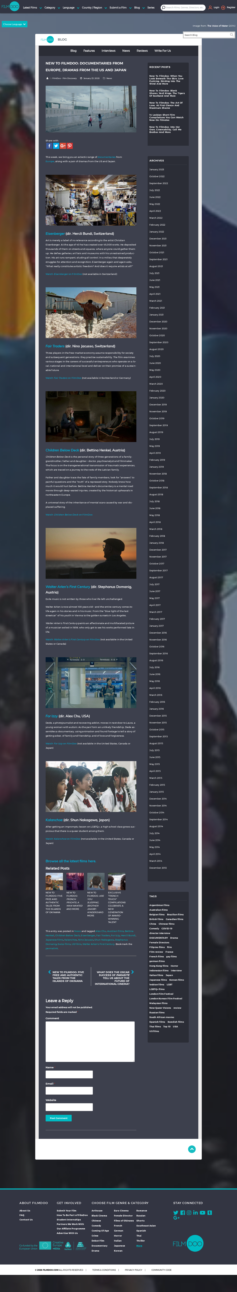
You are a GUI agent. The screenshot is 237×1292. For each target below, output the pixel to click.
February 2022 (157, 225)
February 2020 (157, 390)
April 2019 (155, 453)
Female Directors (159, 942)
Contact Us (26, 1219)
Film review (156, 952)
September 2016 (158, 653)
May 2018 (154, 515)
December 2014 (158, 798)
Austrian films (115, 931)
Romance (141, 1210)
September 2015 (158, 736)
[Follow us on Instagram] (189, 1213)
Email (50, 1083)
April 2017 (154, 605)
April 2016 (155, 688)
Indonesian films (158, 970)
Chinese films (166, 924)
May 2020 (154, 370)
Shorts (140, 1220)
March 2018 (155, 529)
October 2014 (156, 812)
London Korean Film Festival (165, 998)
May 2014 (154, 847)
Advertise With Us (67, 1233)
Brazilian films (175, 914)
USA (175, 1026)
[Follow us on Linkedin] (195, 1213)
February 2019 (157, 460)
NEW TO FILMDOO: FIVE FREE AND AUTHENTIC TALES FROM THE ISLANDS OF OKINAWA (54, 902)
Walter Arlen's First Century (99, 944)
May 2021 (154, 287)
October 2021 (156, 252)
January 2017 (156, 626)
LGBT (170, 984)
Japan (169, 975)
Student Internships (69, 1219)
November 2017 (158, 556)
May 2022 (154, 204)
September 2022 (158, 183)
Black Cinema (99, 1215)
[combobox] (186, 7)
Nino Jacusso (85, 939)
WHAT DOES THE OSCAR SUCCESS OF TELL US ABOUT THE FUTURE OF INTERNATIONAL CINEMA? (112, 978)
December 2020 (158, 321)
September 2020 (158, 342)
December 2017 (158, 550)
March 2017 (155, 612)
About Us (24, 1210)
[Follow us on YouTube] (202, 1213)
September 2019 (158, 425)
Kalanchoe (70, 939)
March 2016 (155, 695)
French (118, 1225)
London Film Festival (161, 994)
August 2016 (156, 660)
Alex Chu (100, 931)
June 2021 (154, 280)
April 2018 (155, 522)
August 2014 (156, 826)
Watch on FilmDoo (64, 274)
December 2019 (158, 404)
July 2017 (154, 584)
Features (89, 50)
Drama (174, 938)
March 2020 (156, 384)
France (169, 952)
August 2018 (156, 494)
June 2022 (154, 197)
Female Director (123, 1215)
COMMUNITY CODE (161, 1270)
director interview (159, 933)
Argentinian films (159, 905)
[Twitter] (56, 145)
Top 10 (167, 1026)
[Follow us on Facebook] (182, 1213)
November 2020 (158, 328)
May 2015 (154, 764)
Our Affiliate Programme (71, 1228)
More (139, 1245)
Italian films (156, 975)
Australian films (158, 910)
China (152, 924)
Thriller (140, 1240)
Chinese (96, 1220)
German (118, 1230)
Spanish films (157, 1022)
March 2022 (155, 218)
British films (156, 919)
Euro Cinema (121, 1210)
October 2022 (156, 176)
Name (50, 1067)
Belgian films (156, 914)
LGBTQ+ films (156, 989)
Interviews (108, 50)
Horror (174, 966)
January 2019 (156, 467)
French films (156, 956)
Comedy (154, 928)
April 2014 (154, 854)
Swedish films (176, 1022)
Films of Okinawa (124, 1220)
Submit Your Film (66, 1210)
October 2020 (157, 335)
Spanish (141, 1230)
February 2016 (157, 702)
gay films (171, 956)
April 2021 (154, 294)
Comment (52, 1018)
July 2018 (154, 501)
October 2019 (156, 418)
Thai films (155, 1026)
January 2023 (156, 169)
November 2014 (158, 805)
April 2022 (155, 211)
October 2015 (156, 729)
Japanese (119, 1245)
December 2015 (158, 715)
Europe (50, 161)
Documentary (99, 1245)
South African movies (161, 1017)
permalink (52, 948)
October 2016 (156, 646)
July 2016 (154, 667)
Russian (140, 1215)
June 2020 (155, 363)
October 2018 (156, 480)
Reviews (142, 50)
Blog (73, 50)
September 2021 (158, 259)
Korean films (176, 980)
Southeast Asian (146, 1225)
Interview (176, 970)
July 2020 (154, 356)
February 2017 (157, 619)
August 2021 (156, 266)
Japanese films (54, 939)
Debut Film (98, 1240)
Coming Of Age (100, 1230)
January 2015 (156, 792)
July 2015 (154, 750)
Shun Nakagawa (104, 939)
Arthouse (97, 1210)
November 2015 (158, 722)
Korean (118, 1250)
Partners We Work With (70, 1224)
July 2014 (154, 833)
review (177, 1008)
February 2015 (157, 785)
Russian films (156, 1012)
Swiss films (64, 944)
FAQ (21, 1215)
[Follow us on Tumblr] (210, 1213)
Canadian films (174, 919)
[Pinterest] (70, 145)
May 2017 (154, 598)
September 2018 (158, 487)
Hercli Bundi (128, 935)
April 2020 (155, 377)
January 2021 (156, 314)
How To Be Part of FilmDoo (72, 1215)
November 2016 (158, 639)
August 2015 (156, 743)
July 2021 (154, 273)
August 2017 (156, 577)
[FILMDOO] (188, 1243)
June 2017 (154, 591)
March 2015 (155, 778)
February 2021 (157, 307)
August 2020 (156, 349)
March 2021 (155, 301)
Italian (118, 1240)
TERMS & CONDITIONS (104, 1270)
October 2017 (156, 563)
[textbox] (185, 7)
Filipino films (157, 947)
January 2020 (156, 397)
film (169, 947)
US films (77, 944)
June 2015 (154, 757)
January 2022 (156, 231)
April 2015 (155, 771)
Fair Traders (103, 935)
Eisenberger (88, 935)
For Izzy (115, 935)
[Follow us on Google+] (176, 1218)
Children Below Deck (67, 935)
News (126, 50)
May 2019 (154, 446)
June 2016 (154, 674)
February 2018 (157, 536)
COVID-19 (167, 928)
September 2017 (158, 570)
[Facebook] (49, 145)
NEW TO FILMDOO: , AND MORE (74, 900)
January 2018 (156, 543)
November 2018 (158, 473)
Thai (138, 1235)
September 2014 (158, 819)
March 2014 (155, 861)
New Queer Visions (160, 1008)
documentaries (107, 157)
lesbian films (156, 984)
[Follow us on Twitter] (175, 1213)
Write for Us (163, 50)
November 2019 (158, 411)
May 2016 (154, 681)
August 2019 (156, 432)
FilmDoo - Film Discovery (64, 78)
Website (51, 1100)
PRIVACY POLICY (133, 1270)
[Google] (63, 145)
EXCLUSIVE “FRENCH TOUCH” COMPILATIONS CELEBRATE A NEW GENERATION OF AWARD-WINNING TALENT (117, 907)
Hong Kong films (158, 966)
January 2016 (156, 709)
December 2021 (158, 238)
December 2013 (158, 868)
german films (157, 961)
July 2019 (154, 439)
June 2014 (154, 840)
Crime (95, 1235)
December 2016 (158, 632)
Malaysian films (158, 1003)
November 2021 (158, 245)
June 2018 (154, 508)
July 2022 (154, 190)
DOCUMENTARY (158, 938)
